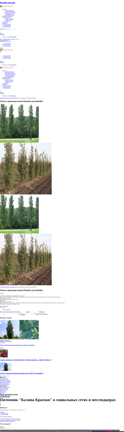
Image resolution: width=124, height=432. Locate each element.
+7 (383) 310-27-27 (7, 44)
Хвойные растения (9, 10)
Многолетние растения (10, 12)
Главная (1, 98)
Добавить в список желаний (41, 314)
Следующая (2, 362)
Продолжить (109, 431)
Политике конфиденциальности (99, 431)
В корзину (23, 314)
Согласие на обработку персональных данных (10, 420)
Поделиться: (2, 307)
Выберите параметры (4, 340)
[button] (62, 32)
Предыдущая (3, 349)
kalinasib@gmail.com (4, 40)
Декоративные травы (9, 15)
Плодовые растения (9, 13)
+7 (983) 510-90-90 (7, 46)
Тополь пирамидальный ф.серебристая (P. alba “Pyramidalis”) (17, 345)
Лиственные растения (10, 11)
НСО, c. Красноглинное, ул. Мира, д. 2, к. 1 (9, 39)
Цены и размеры (6, 309)
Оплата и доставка (9, 19)
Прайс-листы (8, 20)
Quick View (2, 342)
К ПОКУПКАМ (12, 36)
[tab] (63, 309)
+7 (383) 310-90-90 (7, 43)
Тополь (14, 98)
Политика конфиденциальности (7, 421)
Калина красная (7, 2)
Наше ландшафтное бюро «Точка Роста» (9, 395)
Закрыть (2, 33)
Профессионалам (9, 18)
